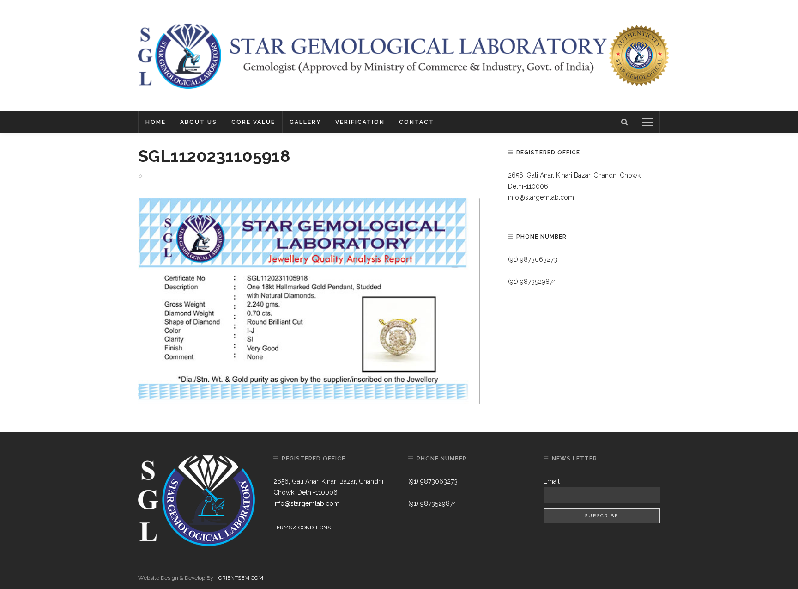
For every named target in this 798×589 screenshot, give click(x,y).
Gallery (305, 122)
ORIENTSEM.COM (240, 578)
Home (155, 122)
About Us (198, 122)
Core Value (253, 122)
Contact (416, 122)
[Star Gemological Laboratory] (179, 55)
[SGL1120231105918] (309, 300)
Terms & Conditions (302, 527)
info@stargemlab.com (541, 197)
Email (552, 481)
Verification (360, 122)
